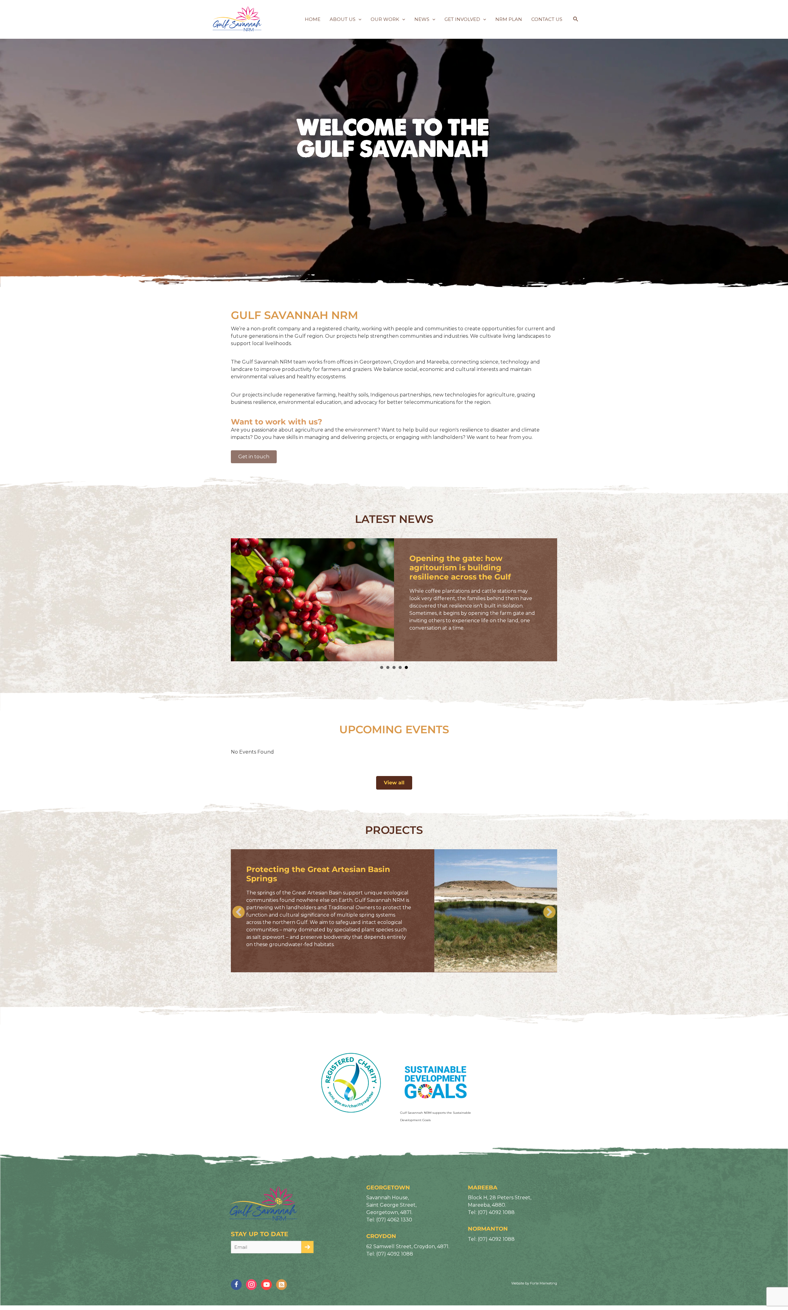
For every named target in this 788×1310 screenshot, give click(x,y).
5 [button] (406, 667)
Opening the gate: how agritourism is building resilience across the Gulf (460, 567)
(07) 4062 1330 (394, 1221)
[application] (358, 19)
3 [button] (394, 667)
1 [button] (381, 667)
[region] (394, 143)
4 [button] (400, 667)
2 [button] (387, 667)
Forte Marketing (543, 1284)
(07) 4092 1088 (394, 1255)
